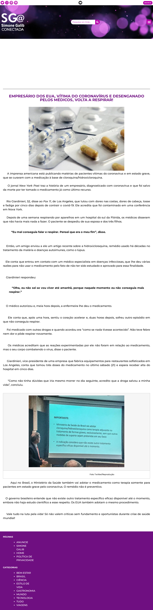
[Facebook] (16, 2)
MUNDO (21, 594)
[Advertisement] (76, 61)
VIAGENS (21, 605)
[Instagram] (7, 2)
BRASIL (21, 576)
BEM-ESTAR (23, 572)
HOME (20, 553)
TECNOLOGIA (24, 598)
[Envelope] (80, 2)
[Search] (97, 22)
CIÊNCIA (21, 580)
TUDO (20, 601)
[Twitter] (2, 2)
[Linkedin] (11, 2)
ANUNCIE (22, 542)
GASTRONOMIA (25, 590)
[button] (149, 22)
